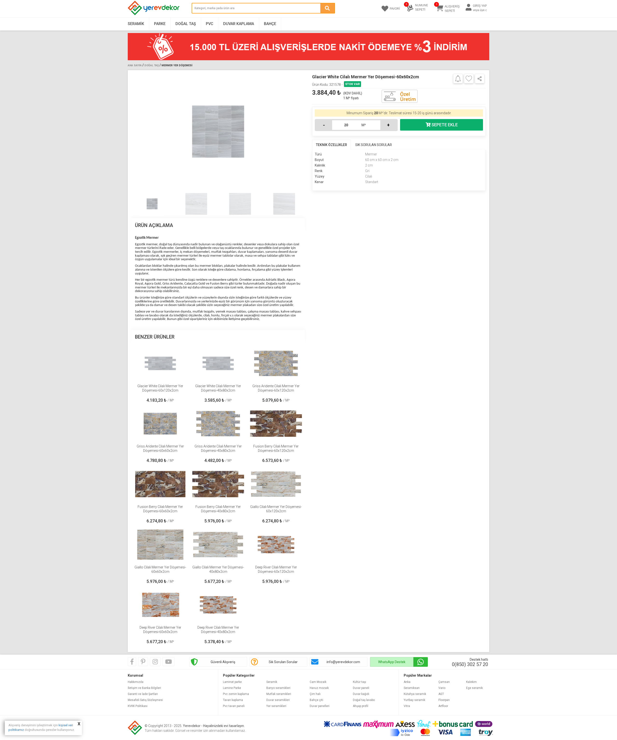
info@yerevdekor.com (343, 662)
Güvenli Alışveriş (223, 662)
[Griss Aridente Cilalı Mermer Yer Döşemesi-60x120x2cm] (276, 363)
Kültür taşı (359, 682)
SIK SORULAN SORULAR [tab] (373, 145)
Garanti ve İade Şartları (143, 694)
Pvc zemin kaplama (236, 694)
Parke (160, 23)
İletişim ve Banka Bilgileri (144, 688)
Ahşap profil (360, 706)
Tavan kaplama (233, 700)
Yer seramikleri (276, 706)
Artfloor (443, 706)
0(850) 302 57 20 (470, 664)
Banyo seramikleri (278, 688)
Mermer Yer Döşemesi (176, 65)
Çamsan (444, 682)
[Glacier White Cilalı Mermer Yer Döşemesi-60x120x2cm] (160, 363)
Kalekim (471, 682)
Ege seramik (474, 688)
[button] (299, 131)
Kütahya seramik (415, 694)
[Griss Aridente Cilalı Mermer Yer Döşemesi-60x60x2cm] (160, 424)
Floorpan (444, 700)
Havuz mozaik (319, 688)
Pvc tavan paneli (234, 706)
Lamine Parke (232, 688)
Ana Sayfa (135, 65)
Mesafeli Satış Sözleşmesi (145, 700)
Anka (407, 682)
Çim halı (315, 694)
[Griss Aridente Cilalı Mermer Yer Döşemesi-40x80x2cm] (218, 424)
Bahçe (270, 23)
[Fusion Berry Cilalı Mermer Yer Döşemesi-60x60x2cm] (160, 484)
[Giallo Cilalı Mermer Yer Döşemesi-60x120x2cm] (276, 484)
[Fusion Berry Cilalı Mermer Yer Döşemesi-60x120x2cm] (276, 424)
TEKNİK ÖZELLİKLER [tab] (331, 145)
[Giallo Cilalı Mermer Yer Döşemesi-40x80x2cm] (218, 545)
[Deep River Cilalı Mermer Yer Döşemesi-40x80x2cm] (218, 605)
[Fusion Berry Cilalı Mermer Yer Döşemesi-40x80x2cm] (218, 484)
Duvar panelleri (319, 706)
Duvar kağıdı (361, 694)
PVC (209, 23)
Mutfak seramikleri (278, 694)
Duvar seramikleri (278, 700)
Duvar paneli (361, 688)
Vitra (407, 706)
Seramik (136, 23)
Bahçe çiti (316, 700)
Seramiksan (412, 688)
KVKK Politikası (138, 706)
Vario (441, 688)
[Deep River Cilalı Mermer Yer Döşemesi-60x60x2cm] (160, 605)
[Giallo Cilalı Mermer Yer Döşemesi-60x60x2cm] (160, 545)
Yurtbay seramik (414, 700)
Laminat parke (232, 682)
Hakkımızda (135, 682)
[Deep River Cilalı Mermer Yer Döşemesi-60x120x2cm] (276, 545)
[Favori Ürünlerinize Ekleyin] (469, 78)
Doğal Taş (185, 23)
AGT (441, 694)
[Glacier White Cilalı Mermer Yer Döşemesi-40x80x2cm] (218, 363)
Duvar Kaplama (238, 23)
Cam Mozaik (318, 682)
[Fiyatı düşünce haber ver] (458, 78)
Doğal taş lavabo (364, 700)
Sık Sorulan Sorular (283, 662)
